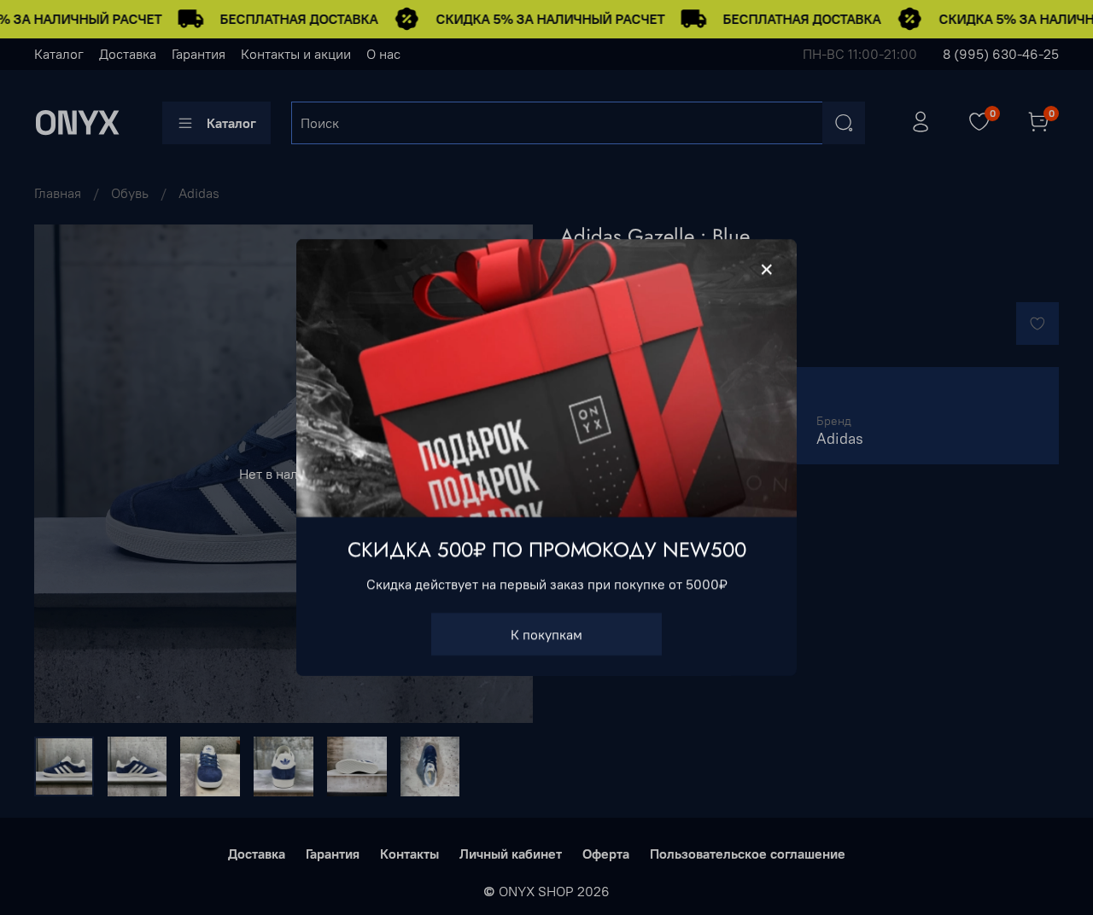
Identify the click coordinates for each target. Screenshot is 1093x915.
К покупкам (546, 634)
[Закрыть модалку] (766, 269)
